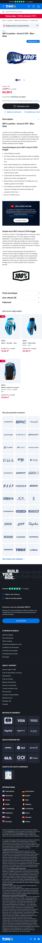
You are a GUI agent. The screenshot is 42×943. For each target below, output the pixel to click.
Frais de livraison (7, 679)
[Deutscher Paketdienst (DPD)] (21, 748)
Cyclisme (10, 20)
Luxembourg (35, 101)
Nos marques (6, 691)
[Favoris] (29, 6)
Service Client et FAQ (9, 669)
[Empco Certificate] (8, 775)
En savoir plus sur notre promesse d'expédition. (20, 894)
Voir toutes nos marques (12, 559)
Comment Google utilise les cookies (21, 216)
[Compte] (33, 6)
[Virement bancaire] (34, 731)
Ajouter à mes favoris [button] (14, 112)
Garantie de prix (7, 698)
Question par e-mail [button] (33, 112)
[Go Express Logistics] (21, 758)
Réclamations (6, 676)
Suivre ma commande (9, 685)
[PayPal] (8, 731)
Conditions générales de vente (12, 644)
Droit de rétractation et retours (12, 673)
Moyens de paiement (9, 682)
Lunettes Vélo (34, 20)
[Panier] (38, 6)
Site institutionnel (7, 638)
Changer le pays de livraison (10, 849)
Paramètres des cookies (10, 654)
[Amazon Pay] (21, 731)
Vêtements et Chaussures (21, 20)
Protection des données (9, 650)
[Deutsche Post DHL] (8, 748)
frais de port (11, 831)
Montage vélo (6, 701)
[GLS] (8, 758)
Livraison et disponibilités (10, 695)
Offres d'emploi (7, 641)
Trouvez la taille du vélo (9, 688)
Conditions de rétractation (10, 647)
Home (4, 20)
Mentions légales (7, 635)
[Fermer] (37, 25)
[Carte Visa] (21, 721)
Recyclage (5, 657)
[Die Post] (34, 748)
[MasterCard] (8, 721)
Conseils (5, 704)
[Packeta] (34, 758)
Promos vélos (10, 16)
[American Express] (34, 721)
